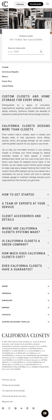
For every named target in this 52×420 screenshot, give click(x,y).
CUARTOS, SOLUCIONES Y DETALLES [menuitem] (16, 322)
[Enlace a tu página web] (26, 336)
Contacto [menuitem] (6, 315)
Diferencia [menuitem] (6, 293)
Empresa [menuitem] (5, 307)
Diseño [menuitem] (5, 286)
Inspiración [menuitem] (7, 300)
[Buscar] (41, 51)
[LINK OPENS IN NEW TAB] (3, 409)
